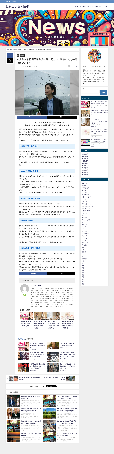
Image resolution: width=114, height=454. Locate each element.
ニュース (84, 236)
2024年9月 (85, 168)
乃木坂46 (84, 245)
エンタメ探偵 (74, 66)
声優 (83, 261)
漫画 (83, 270)
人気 (83, 249)
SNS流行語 (85, 188)
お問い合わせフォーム (101, 6)
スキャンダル (86, 220)
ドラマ (84, 229)
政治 (83, 263)
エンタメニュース (87, 206)
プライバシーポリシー (86, 6)
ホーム (76, 6)
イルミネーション (87, 204)
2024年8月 (85, 170)
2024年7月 (85, 172)
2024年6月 (85, 174)
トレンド (84, 231)
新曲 (83, 265)
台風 (83, 254)
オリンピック (86, 208)
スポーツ (84, 222)
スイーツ (84, 217)
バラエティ (85, 238)
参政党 (84, 252)
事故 (83, 247)
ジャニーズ (85, 215)
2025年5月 (85, 161)
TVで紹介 (85, 192)
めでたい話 (85, 243)
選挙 (83, 277)
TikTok (84, 190)
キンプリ (84, 213)
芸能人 (22, 55)
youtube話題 (86, 194)
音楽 (83, 284)
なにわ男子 (85, 233)
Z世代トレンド (86, 197)
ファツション (86, 240)
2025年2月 (85, 163)
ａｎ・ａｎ (85, 183)
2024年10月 (85, 165)
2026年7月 (85, 156)
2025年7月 (85, 158)
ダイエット (85, 224)
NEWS (84, 185)
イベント (84, 201)
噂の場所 (84, 259)
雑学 (83, 279)
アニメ (84, 199)
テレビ (84, 227)
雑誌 (83, 281)
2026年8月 (85, 154)
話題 (83, 275)
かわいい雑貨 (86, 211)
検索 (83, 89)
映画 (83, 268)
